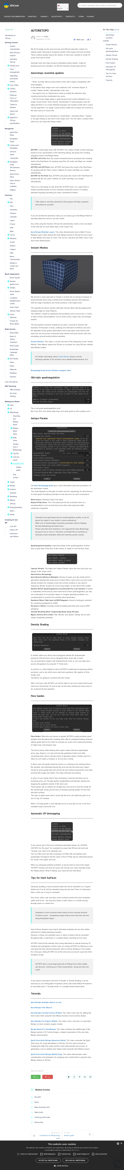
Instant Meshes (37, 341)
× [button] (121, 1143)
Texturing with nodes (42, 1117)
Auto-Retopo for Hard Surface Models (46, 1013)
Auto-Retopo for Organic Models (44, 1021)
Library (44, 16)
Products (70, 16)
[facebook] (74, 1077)
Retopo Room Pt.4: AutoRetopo (43, 1029)
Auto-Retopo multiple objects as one (46, 1002)
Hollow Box (39, 1122)
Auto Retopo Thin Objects (41, 1007)
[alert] (62, 1155)
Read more (75, 1150)
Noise (37, 1102)
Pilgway (90, 16)
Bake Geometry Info (42, 1107)
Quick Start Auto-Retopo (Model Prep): (47, 1054)
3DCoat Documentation (14, 16)
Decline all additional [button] (75, 1160)
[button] (62, 1166)
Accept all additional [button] (48, 1160)
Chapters (32, 16)
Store (81, 16)
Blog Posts (56, 16)
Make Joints (39, 1112)
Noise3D (38, 1097)
